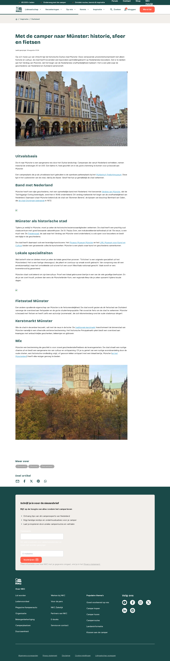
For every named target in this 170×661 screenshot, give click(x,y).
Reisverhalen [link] (47, 466)
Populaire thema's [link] (95, 595)
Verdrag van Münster (111, 191)
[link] (19, 9)
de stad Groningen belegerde (32, 200)
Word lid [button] (147, 9)
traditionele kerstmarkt (85, 327)
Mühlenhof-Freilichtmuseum (109, 174)
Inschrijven (29, 560)
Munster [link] (33, 466)
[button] (130, 9)
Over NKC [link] (20, 589)
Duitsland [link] (35, 19)
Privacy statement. (92, 564)
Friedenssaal (33, 233)
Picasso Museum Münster (81, 242)
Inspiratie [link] (24, 19)
